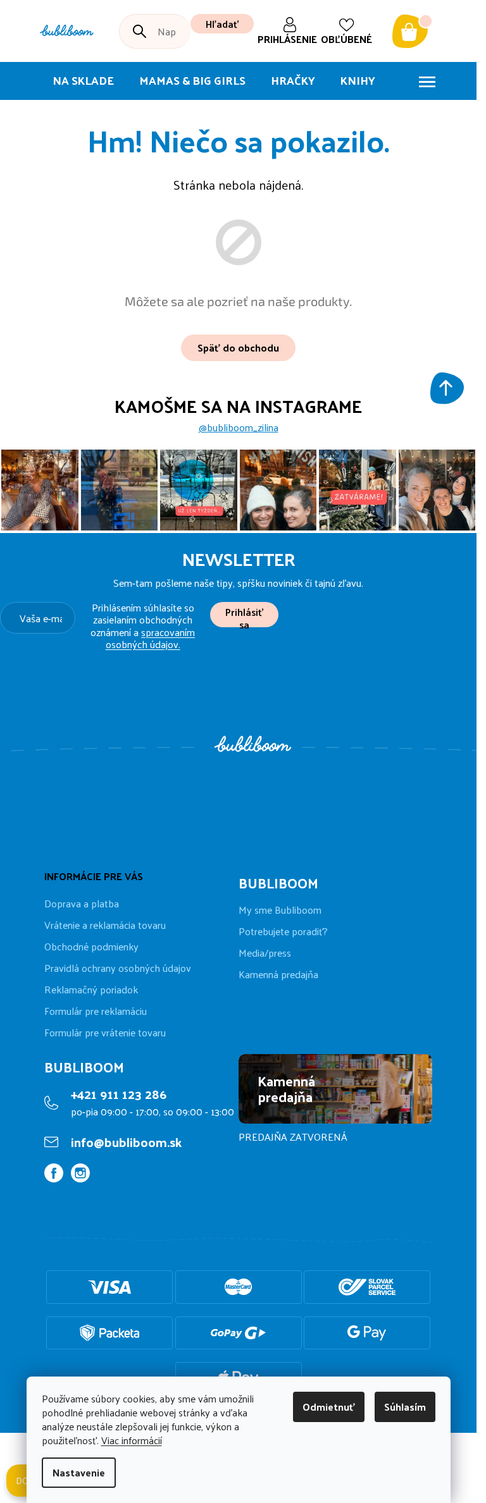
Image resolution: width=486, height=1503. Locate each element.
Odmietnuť (328, 1406)
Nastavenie (79, 1472)
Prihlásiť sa (244, 615)
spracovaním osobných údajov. (151, 638)
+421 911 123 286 (118, 1094)
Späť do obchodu (238, 347)
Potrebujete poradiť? (283, 931)
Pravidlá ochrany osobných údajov (117, 968)
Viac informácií (131, 1440)
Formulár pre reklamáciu (95, 1011)
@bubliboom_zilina (238, 427)
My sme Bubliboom (280, 910)
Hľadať (222, 24)
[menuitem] (83, 81)
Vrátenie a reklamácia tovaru (105, 925)
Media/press (265, 953)
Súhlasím (405, 1406)
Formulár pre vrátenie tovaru (105, 1032)
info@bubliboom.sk (126, 1142)
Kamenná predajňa (278, 974)
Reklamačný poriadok (91, 989)
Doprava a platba (81, 903)
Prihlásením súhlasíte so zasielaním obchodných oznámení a (142, 625)
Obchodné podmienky (91, 946)
